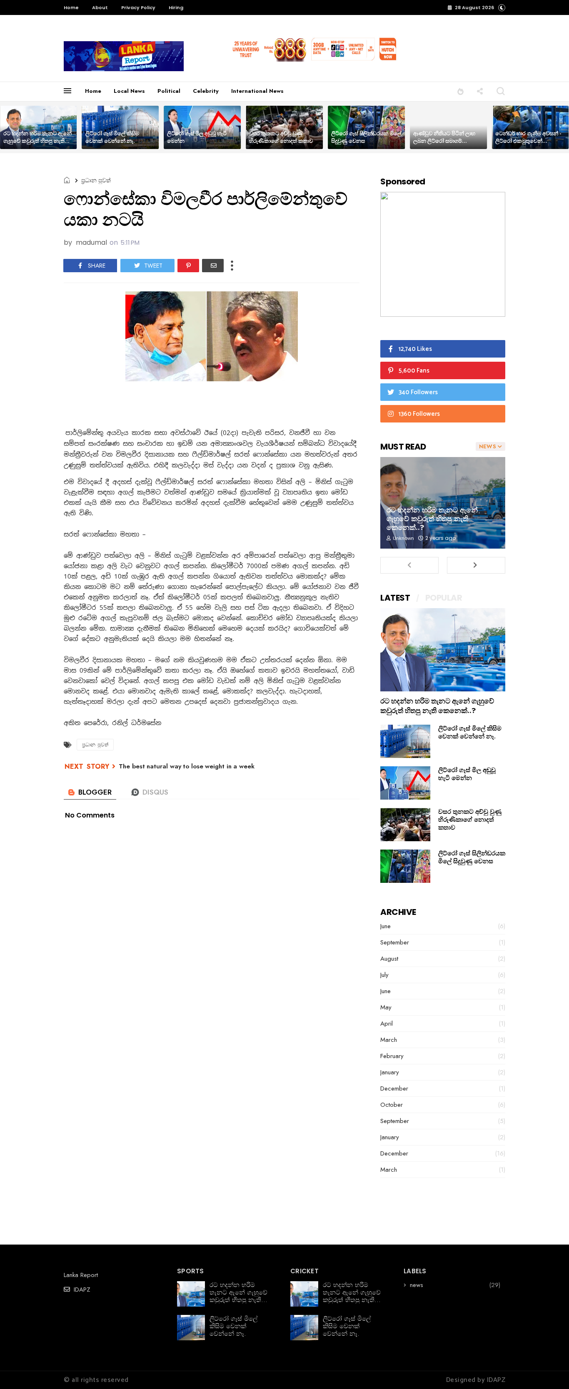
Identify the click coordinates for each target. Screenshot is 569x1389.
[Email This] (213, 265)
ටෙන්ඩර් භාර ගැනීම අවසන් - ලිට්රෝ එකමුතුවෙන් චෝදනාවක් (528, 140)
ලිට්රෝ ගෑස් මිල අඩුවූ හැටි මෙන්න (197, 137)
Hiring (176, 7)
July (384, 975)
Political (168, 91)
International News (257, 91)
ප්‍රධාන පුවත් (96, 180)
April (386, 1023)
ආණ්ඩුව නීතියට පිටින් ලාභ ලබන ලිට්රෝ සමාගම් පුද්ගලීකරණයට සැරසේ (444, 140)
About (100, 7)
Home (71, 7)
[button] (501, 7)
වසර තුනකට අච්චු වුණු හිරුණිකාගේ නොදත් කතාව (281, 137)
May (386, 1007)
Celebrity (206, 91)
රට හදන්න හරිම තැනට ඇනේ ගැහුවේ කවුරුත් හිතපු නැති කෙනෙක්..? (37, 140)
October (391, 1104)
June (385, 926)
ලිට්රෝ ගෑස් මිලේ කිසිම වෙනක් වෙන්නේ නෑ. (112, 137)
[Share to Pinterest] (188, 265)
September (394, 942)
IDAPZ (81, 1289)
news (416, 1285)
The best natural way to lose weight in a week (187, 766)
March (388, 1040)
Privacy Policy (138, 7)
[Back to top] (548, 1369)
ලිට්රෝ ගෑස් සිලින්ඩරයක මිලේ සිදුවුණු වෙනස (366, 137)
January (389, 1072)
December (394, 1088)
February (392, 1056)
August (389, 958)
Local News (129, 91)
